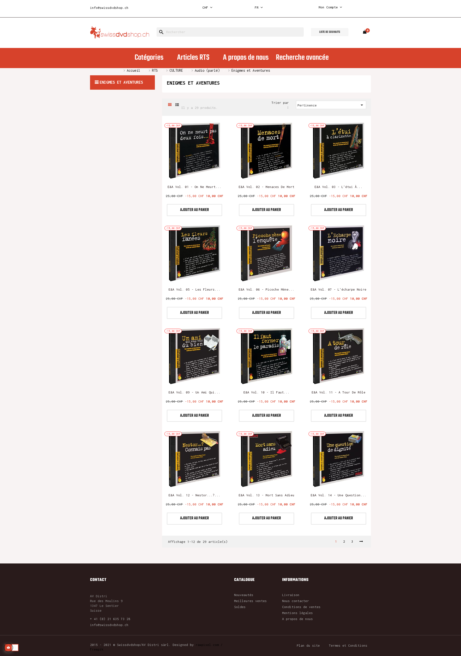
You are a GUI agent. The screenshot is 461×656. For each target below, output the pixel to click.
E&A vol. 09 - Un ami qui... (194, 392)
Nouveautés (243, 595)
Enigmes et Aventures (121, 82)
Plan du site (308, 645)
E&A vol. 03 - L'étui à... (339, 187)
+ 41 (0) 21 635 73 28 (110, 619)
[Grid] (170, 105)
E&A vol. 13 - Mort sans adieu (266, 495)
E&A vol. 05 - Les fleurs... (194, 289)
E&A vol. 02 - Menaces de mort (266, 187)
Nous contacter (295, 601)
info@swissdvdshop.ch (109, 8)
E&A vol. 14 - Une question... (338, 495)
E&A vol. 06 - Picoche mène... (266, 289)
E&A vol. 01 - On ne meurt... (194, 187)
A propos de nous (297, 619)
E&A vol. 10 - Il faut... (266, 392)
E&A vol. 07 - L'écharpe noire (338, 289)
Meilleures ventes (250, 601)
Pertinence (331, 105)
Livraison (290, 595)
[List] (177, 105)
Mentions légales (297, 613)
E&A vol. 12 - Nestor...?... (194, 495)
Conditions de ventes (301, 607)
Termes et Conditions (348, 645)
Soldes (240, 607)
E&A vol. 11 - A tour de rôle (338, 392)
